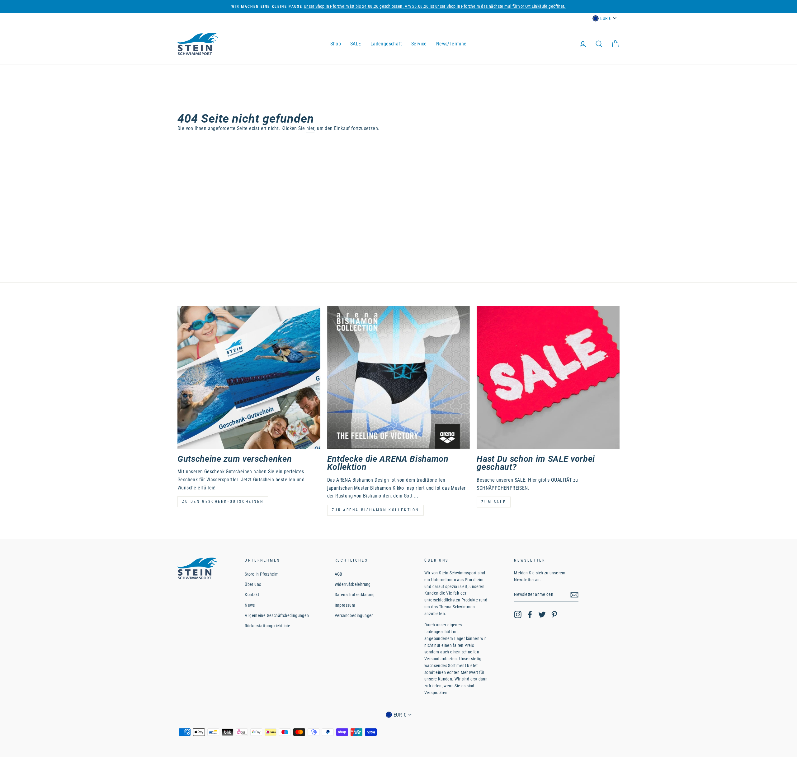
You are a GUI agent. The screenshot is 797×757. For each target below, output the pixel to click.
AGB (338, 574)
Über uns (253, 584)
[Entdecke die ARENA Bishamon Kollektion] (398, 377)
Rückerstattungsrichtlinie (267, 625)
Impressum (345, 605)
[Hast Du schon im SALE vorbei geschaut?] (548, 377)
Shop (335, 44)
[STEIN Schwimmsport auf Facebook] (530, 614)
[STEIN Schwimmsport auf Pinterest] (554, 614)
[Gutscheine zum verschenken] (248, 377)
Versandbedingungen (354, 615)
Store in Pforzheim (262, 574)
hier (310, 128)
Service (419, 44)
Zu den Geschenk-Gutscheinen (222, 501)
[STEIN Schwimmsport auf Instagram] (517, 614)
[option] (398, 6)
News (250, 605)
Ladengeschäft (386, 44)
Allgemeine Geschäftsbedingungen (277, 615)
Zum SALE (493, 502)
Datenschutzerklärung (355, 594)
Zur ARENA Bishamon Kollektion (375, 510)
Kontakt (252, 594)
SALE (355, 44)
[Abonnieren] (574, 595)
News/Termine (451, 44)
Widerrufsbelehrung (353, 584)
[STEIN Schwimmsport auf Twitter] (542, 614)
